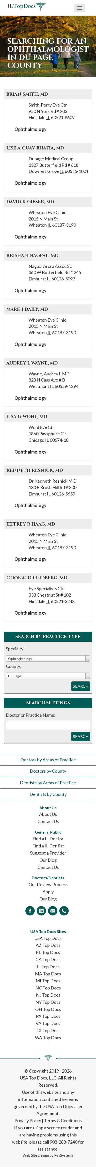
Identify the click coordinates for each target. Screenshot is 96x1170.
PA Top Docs (48, 1016)
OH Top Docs (48, 1009)
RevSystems (63, 1155)
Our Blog (48, 860)
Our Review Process (48, 884)
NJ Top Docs (48, 995)
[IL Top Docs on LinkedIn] (41, 911)
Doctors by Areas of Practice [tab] (48, 759)
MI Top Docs (48, 980)
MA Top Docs (48, 973)
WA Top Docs (48, 1037)
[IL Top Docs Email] (52, 911)
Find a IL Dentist (48, 845)
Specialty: (15, 648)
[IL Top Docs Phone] (64, 911)
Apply (48, 891)
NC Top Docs (48, 987)
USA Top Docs (48, 938)
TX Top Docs (48, 1030)
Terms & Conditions (63, 1120)
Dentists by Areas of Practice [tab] (48, 782)
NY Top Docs (48, 1002)
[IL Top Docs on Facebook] (30, 911)
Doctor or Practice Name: (30, 715)
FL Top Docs (48, 952)
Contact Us (48, 821)
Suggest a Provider (48, 853)
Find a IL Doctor (48, 838)
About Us (48, 814)
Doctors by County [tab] (48, 771)
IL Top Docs (48, 966)
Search (81, 686)
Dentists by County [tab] (48, 794)
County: (13, 666)
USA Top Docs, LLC (38, 1077)
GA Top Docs (48, 959)
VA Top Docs (48, 1023)
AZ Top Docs (48, 945)
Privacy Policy (28, 1120)
